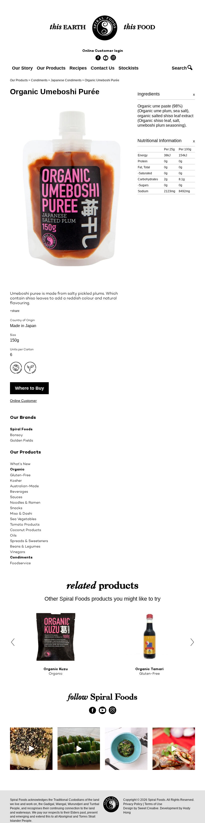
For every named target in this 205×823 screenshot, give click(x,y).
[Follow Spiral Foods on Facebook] (98, 57)
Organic (17, 469)
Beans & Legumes (25, 546)
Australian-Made (24, 486)
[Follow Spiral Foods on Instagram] (113, 57)
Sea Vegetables (23, 519)
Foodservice (20, 563)
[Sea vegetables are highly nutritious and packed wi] (126, 749)
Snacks (16, 508)
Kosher (16, 480)
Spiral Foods (21, 429)
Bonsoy (16, 435)
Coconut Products (25, 530)
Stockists (128, 68)
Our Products (51, 68)
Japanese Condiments (66, 80)
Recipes (78, 68)
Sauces (16, 497)
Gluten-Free (20, 475)
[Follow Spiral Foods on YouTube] (106, 58)
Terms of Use (153, 804)
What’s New (20, 464)
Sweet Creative (148, 808)
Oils (13, 535)
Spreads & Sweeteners (29, 541)
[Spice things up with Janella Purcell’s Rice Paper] (173, 749)
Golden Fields (21, 440)
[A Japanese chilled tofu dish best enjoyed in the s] (31, 749)
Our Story (22, 68)
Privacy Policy (132, 804)
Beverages (19, 491)
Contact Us (102, 68)
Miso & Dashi (21, 513)
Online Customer (23, 401)
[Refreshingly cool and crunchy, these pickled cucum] (79, 749)
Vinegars (17, 552)
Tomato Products (25, 524)
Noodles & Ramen (25, 502)
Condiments (39, 80)
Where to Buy (29, 388)
